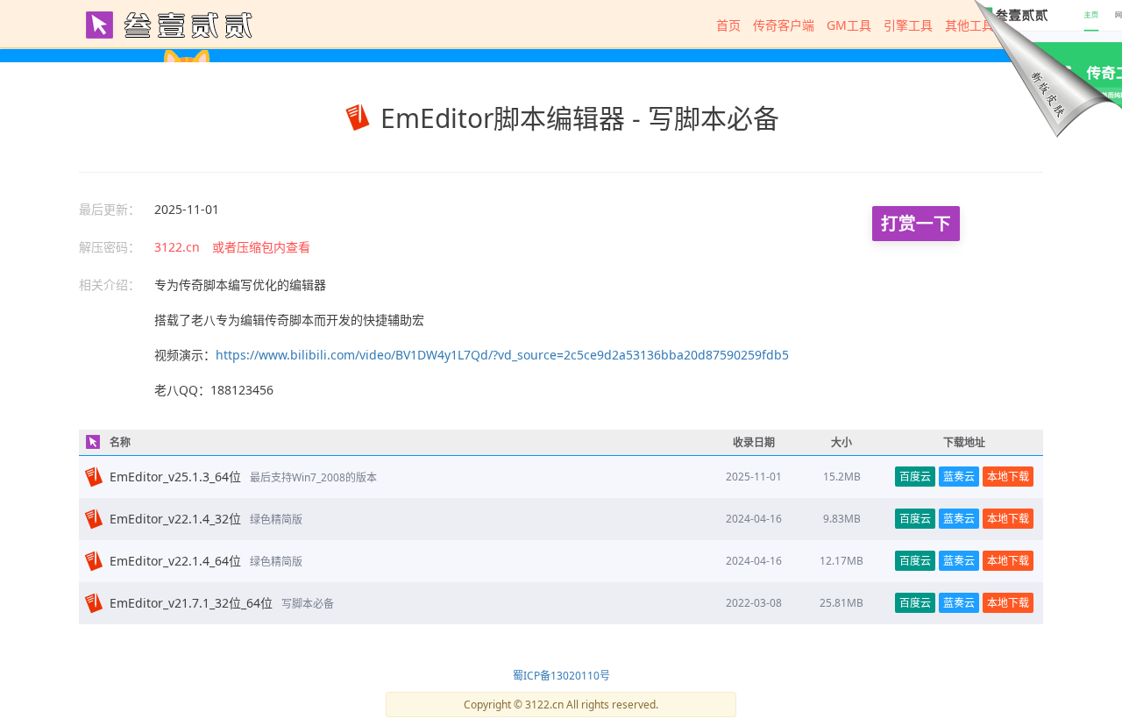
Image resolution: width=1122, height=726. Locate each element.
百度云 (915, 476)
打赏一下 (916, 223)
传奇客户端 (783, 25)
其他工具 (969, 25)
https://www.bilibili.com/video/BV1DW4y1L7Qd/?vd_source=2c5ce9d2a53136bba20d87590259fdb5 (502, 354)
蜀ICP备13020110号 (561, 675)
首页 (728, 25)
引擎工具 (908, 25)
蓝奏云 (959, 476)
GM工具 (849, 25)
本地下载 (1008, 476)
